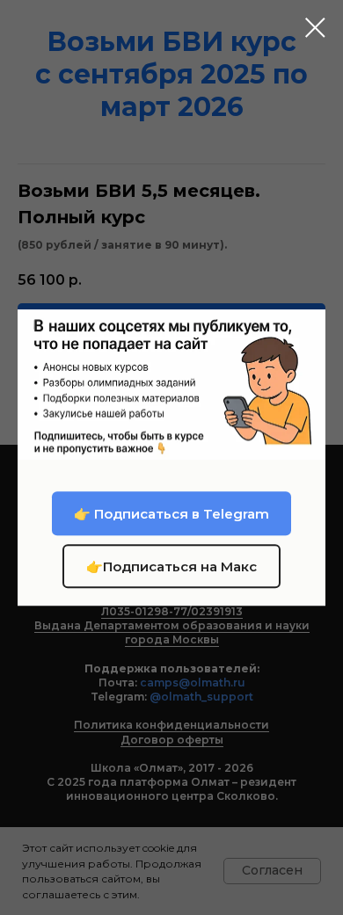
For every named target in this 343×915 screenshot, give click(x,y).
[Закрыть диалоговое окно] (315, 28)
